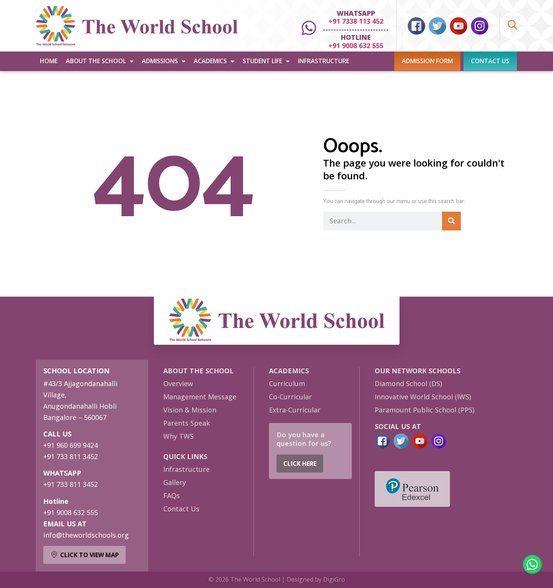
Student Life (262, 61)
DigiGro (334, 579)
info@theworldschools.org (86, 535)
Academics (210, 61)
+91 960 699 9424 (70, 445)
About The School (96, 61)
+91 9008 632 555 (355, 45)
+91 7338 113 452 (355, 21)
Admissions (160, 61)
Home (49, 61)
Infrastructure (323, 61)
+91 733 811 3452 (70, 456)
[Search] (451, 221)
